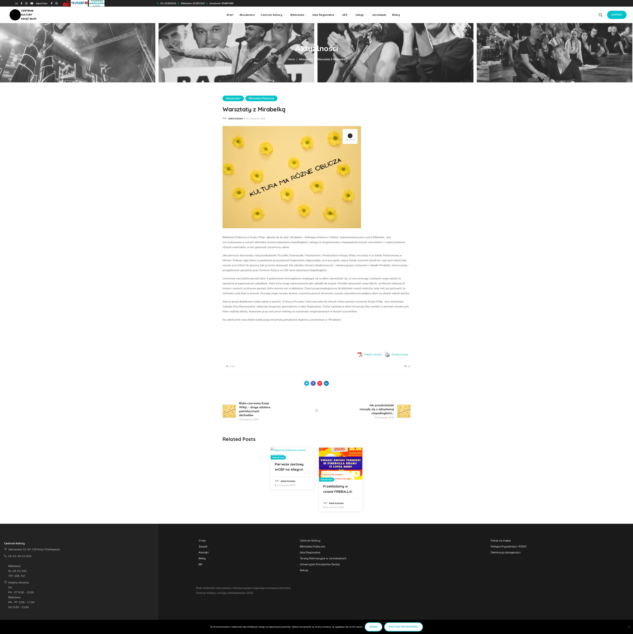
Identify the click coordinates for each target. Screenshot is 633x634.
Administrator (235, 118)
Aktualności (306, 59)
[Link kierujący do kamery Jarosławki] (97, 3)
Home (291, 59)
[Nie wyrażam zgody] (629, 627)
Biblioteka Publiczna (261, 98)
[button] (600, 15)
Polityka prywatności (403, 626)
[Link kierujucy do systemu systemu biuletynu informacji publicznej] (67, 3)
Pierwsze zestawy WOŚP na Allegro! (289, 467)
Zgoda (373, 626)
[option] (292, 468)
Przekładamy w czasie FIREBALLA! (337, 489)
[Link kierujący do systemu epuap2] (80, 3)
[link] (20, 3)
